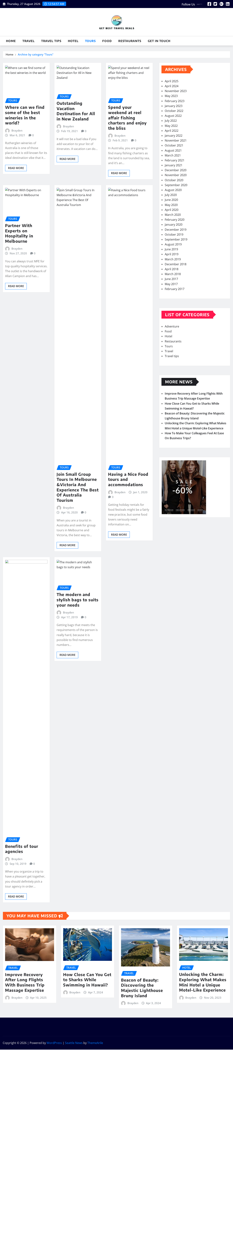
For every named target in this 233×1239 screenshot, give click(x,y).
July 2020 (171, 195)
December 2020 (175, 170)
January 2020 (173, 225)
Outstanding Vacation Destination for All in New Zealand (76, 111)
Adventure (172, 326)
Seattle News (74, 1043)
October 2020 (174, 180)
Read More (16, 168)
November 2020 (176, 175)
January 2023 (173, 106)
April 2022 (171, 131)
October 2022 (174, 111)
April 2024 (171, 86)
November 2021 (176, 140)
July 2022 (171, 121)
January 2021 (173, 165)
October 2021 (174, 145)
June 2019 (171, 249)
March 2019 (173, 259)
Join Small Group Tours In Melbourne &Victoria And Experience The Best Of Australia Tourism (78, 487)
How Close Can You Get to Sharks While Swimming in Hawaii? (87, 979)
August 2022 (173, 116)
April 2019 (171, 254)
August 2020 (173, 190)
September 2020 (176, 185)
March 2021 (173, 155)
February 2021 (174, 160)
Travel (28, 41)
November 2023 (176, 91)
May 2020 (171, 205)
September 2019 (176, 239)
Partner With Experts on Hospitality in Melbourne (19, 233)
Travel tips (51, 41)
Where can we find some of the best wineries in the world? (25, 115)
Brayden (16, 130)
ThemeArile (95, 1043)
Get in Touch (159, 41)
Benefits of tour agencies (21, 849)
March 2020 (173, 215)
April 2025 (171, 81)
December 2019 (175, 230)
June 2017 (171, 279)
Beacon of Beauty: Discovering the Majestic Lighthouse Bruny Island (142, 987)
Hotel (73, 41)
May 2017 (171, 284)
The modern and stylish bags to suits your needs (77, 599)
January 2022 (173, 136)
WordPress (54, 1043)
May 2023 (171, 96)
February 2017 (174, 289)
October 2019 (174, 235)
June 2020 (171, 200)
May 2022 (171, 126)
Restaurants (129, 41)
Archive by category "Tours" (35, 54)
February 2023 (174, 101)
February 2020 (174, 220)
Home (11, 41)
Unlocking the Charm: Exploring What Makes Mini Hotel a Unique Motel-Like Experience (202, 982)
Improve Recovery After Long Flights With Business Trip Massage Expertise (25, 982)
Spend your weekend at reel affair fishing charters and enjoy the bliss (127, 117)
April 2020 (171, 210)
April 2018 (171, 269)
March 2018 (173, 274)
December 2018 (175, 264)
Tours (90, 41)
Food (107, 41)
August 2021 (173, 150)
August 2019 (173, 244)
